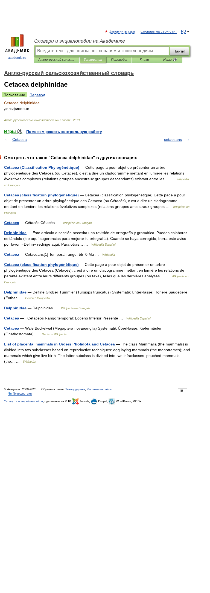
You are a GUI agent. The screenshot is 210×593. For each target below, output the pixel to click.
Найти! (179, 51)
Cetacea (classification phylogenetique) (41, 195)
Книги (144, 60)
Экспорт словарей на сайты (23, 401)
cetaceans (173, 139)
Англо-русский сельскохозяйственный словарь (56, 60)
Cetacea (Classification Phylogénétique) (41, 167)
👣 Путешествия (20, 393)
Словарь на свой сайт (159, 31)
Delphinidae (15, 233)
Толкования (93, 60)
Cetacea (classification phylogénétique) (41, 264)
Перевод (37, 95)
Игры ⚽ (170, 60)
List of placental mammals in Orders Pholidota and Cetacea (59, 344)
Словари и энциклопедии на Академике (79, 41)
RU (183, 31)
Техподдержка (75, 389)
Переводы (119, 60)
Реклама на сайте (99, 389)
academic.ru (17, 58)
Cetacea (19, 139)
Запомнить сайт (122, 31)
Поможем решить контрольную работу (64, 131)
